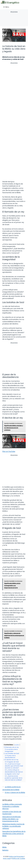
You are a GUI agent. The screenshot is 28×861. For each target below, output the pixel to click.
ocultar (17, 745)
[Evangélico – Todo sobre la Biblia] (10, 2)
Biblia (4, 847)
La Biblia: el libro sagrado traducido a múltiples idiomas (12, 806)
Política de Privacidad (16, 856)
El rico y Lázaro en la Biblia (15, 792)
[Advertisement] (14, 19)
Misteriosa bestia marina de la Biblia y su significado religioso (13, 826)
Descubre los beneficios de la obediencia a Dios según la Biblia (13, 833)
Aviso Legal (7, 858)
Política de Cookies (18, 858)
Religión (5, 850)
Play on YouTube (8, 451)
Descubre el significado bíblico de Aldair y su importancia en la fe (11, 819)
